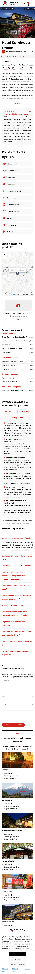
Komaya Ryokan (8, 861)
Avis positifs (9, 411)
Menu (31, 3)
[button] (25, 931)
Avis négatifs (25, 411)
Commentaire (17, 681)
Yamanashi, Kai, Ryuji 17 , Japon (13, 56)
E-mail (17, 705)
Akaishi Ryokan (8, 800)
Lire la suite (17, 104)
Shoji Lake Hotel (8, 922)
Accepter (17, 954)
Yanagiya (6, 770)
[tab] (17, 538)
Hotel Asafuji (7, 891)
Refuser (17, 959)
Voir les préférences (17, 964)
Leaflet (14, 294)
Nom (17, 697)
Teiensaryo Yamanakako (12, 831)
